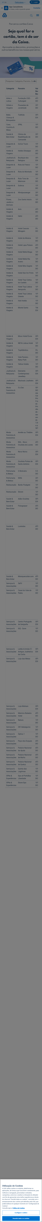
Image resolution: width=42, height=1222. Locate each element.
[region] (21, 1200)
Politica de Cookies (19, 1208)
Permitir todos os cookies (21, 1218)
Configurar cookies (21, 1213)
